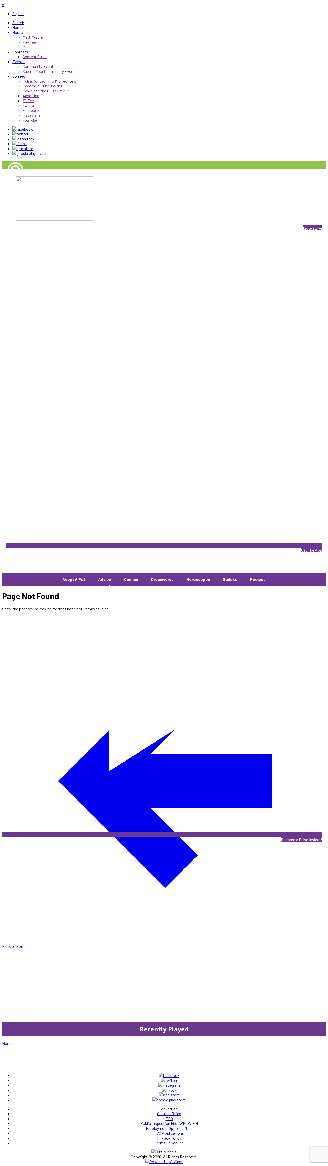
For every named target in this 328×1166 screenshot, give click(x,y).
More (6, 1043)
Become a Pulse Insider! (301, 839)
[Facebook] (22, 128)
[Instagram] (23, 138)
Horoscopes (198, 579)
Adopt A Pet (73, 579)
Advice (104, 579)
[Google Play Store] (29, 153)
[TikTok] (19, 143)
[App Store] (22, 148)
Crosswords (162, 579)
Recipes (258, 579)
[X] (20, 133)
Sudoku (230, 579)
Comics (131, 579)
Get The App (311, 550)
